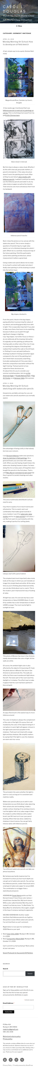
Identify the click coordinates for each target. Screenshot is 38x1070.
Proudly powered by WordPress (23, 1065)
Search (5, 969)
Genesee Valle (19, 378)
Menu (20, 26)
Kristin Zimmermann (12, 115)
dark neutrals (20, 516)
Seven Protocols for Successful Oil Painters (18, 953)
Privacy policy (7, 1039)
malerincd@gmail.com (10, 1029)
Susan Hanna (16, 895)
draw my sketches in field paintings (15, 458)
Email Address (8, 1003)
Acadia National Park (23, 376)
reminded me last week (23, 473)
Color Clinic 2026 (13, 934)
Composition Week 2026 (15, 939)
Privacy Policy (7, 1065)
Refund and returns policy (12, 1036)
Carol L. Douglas (14, 8)
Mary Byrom (10, 473)
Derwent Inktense (12, 456)
